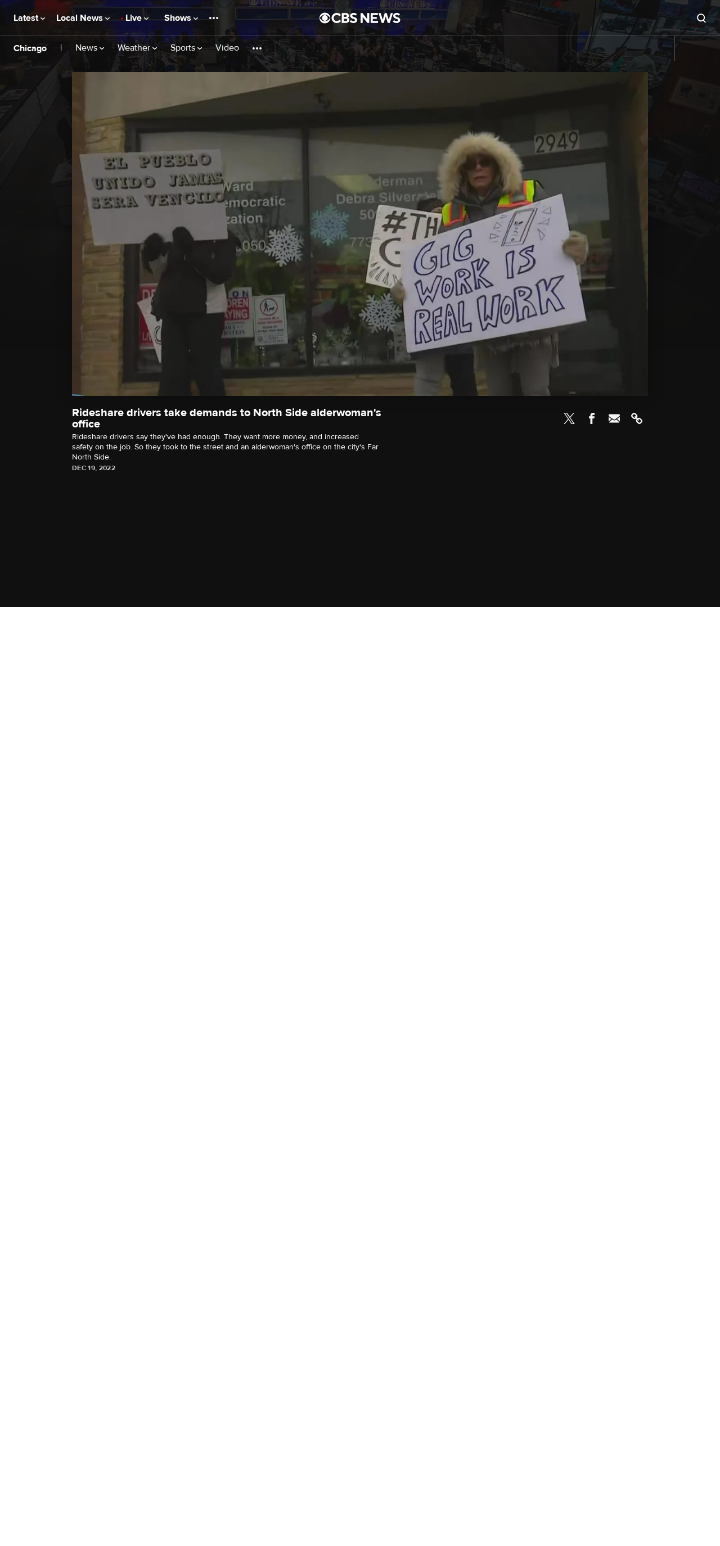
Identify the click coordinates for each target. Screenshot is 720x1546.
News (87, 48)
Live (134, 18)
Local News (80, 17)
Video (227, 48)
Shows (179, 17)
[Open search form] (701, 18)
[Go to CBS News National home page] (360, 18)
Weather (135, 48)
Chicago (30, 48)
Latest (27, 17)
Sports (183, 48)
